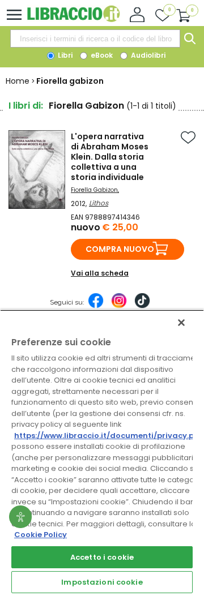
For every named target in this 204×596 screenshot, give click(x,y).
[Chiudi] (181, 322)
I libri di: (25, 105)
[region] (102, 453)
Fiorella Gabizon (94, 190)
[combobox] (95, 38)
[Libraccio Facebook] (96, 306)
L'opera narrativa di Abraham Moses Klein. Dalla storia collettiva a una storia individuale (109, 157)
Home (17, 81)
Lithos (98, 203)
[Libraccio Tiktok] (142, 306)
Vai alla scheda (100, 273)
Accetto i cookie (102, 557)
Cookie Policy (40, 534)
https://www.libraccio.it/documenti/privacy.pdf (108, 435)
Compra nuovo (120, 249)
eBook (101, 55)
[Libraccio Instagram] (119, 306)
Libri (64, 55)
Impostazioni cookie (101, 582)
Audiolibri (147, 55)
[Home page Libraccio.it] (73, 19)
